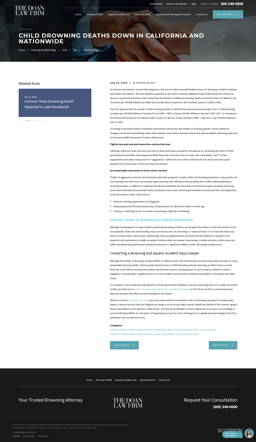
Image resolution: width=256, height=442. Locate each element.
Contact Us (164, 379)
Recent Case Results (177, 3)
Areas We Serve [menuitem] (142, 14)
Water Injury (161, 334)
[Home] (30, 10)
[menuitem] (16, 436)
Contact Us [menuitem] (201, 14)
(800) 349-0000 (225, 406)
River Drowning (145, 334)
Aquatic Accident (118, 329)
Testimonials (155, 3)
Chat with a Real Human (231, 434)
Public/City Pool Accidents (123, 334)
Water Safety (175, 334)
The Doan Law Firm (138, 300)
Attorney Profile (104, 379)
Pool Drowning (207, 329)
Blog (193, 3)
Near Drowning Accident (187, 329)
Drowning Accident (163, 329)
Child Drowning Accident (140, 329)
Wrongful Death (191, 334)
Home (89, 379)
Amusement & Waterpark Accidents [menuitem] (173, 14)
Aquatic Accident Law (126, 379)
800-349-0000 (232, 4)
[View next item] (46, 120)
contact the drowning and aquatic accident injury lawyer (162, 289)
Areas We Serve (147, 379)
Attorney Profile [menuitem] (95, 14)
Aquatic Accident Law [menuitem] (119, 14)
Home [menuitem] (78, 14)
